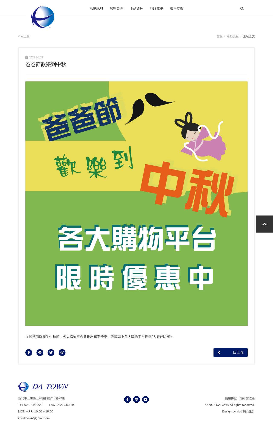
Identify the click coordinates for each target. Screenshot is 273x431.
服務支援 (176, 8)
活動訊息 (233, 36)
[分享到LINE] (42, 352)
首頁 (219, 36)
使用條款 (231, 398)
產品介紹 (136, 8)
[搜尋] (242, 8)
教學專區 (116, 8)
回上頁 (24, 36)
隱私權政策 (247, 398)
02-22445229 (33, 404)
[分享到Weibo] (64, 352)
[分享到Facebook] (30, 352)
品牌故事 (156, 8)
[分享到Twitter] (53, 352)
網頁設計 (249, 411)
